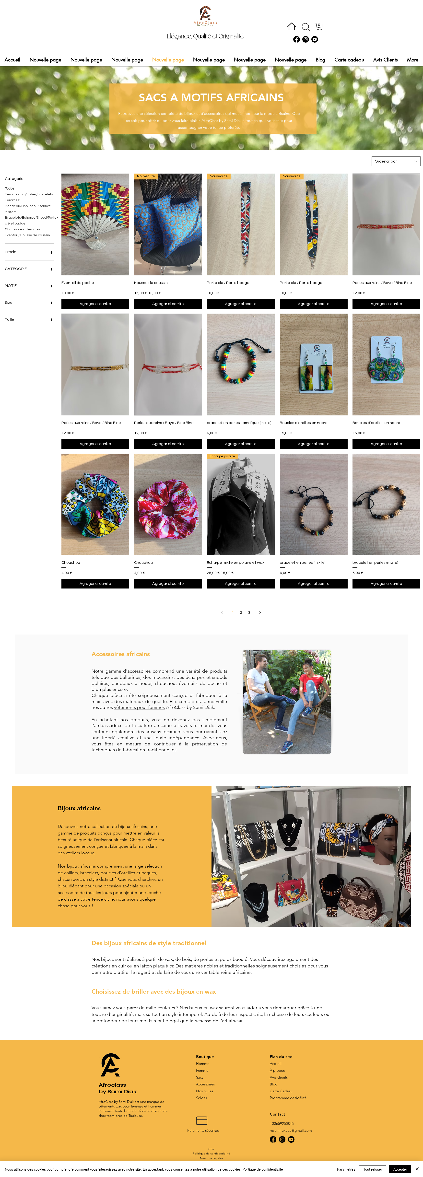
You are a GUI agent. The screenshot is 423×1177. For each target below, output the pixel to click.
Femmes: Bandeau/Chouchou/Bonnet (27, 203)
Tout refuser (372, 1169)
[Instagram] (305, 39)
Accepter (400, 1169)
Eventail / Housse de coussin (27, 235)
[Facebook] (296, 39)
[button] (306, 27)
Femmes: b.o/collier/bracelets (29, 194)
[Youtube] (314, 39)
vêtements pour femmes (139, 707)
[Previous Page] (222, 612)
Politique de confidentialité (263, 1169)
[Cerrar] (417, 1169)
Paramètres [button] (346, 1169)
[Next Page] (260, 612)
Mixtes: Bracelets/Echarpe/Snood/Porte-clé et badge (29, 217)
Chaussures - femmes (22, 229)
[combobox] (396, 161)
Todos (9, 188)
